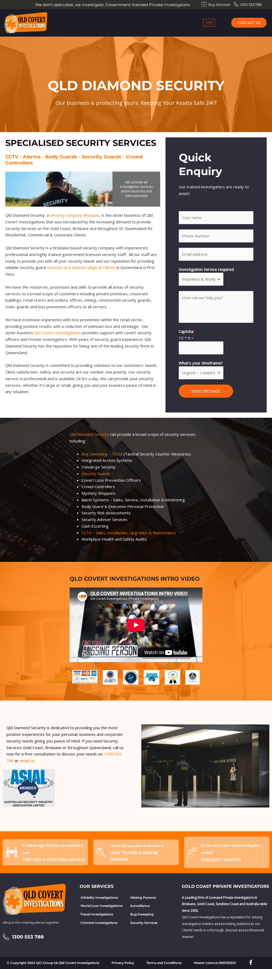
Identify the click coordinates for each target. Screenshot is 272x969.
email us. (27, 760)
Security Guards (96, 473)
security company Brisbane (74, 215)
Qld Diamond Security (89, 434)
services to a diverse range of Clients (81, 267)
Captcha (188, 331)
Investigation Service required (206, 269)
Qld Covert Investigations (57, 332)
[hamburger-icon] (209, 23)
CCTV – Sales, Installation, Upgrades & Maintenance (129, 532)
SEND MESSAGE (205, 391)
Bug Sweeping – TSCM (102, 454)
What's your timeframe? (201, 363)
